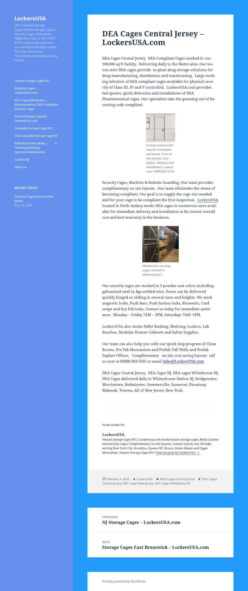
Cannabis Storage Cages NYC (34, 128)
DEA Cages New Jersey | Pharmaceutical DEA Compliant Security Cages (36, 104)
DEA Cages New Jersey (138, 483)
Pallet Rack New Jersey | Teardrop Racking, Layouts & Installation (31, 147)
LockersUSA (30, 18)
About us (21, 167)
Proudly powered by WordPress (124, 581)
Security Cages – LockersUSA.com (26, 90)
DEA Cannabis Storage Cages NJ (36, 136)
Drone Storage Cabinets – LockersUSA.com (32, 118)
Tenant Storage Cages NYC (32, 81)
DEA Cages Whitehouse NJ (172, 483)
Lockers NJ (22, 159)
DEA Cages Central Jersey (177, 479)
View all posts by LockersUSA (175, 453)
